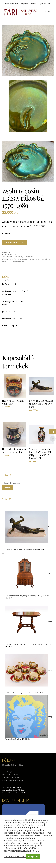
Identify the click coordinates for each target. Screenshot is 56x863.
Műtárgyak (17, 257)
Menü (48, 12)
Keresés (8, 487)
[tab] (5, 276)
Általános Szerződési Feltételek (13, 790)
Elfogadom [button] (33, 856)
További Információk (15, 856)
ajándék (12, 259)
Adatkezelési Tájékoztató (11, 787)
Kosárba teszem (14, 242)
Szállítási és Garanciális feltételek (14, 793)
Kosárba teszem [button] (9, 413)
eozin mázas (22, 259)
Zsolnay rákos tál (17, 261)
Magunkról (24, 4)
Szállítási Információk (10, 4)
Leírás (5, 276)
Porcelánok (28, 257)
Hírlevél (33, 4)
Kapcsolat (42, 4)
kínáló (5, 261)
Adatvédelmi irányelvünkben (19, 851)
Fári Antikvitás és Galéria (39, 259)
